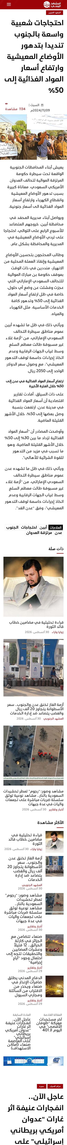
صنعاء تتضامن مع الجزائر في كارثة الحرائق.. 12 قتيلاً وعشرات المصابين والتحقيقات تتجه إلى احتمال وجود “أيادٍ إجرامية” (24, 949)
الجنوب (12, 527)
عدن (58, 532)
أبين (43, 527)
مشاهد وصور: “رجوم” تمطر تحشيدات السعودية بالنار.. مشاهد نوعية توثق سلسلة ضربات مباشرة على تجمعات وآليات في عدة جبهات (33, 797)
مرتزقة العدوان (39, 532)
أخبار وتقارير (56, 809)
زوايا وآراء (58, 632)
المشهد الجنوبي (53, 718)
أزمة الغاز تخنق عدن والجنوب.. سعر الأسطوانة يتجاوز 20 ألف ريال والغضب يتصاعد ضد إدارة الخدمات (35, 709)
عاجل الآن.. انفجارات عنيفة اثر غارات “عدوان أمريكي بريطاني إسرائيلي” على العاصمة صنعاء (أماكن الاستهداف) (18, 1034)
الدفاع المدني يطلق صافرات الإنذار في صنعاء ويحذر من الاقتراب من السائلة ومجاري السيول (25, 986)
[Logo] (52, 4)
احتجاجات (29, 527)
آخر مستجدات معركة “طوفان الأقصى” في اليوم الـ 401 (49, 1025)
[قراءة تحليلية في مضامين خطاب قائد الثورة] (33, 587)
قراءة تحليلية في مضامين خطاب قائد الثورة (36, 624)
